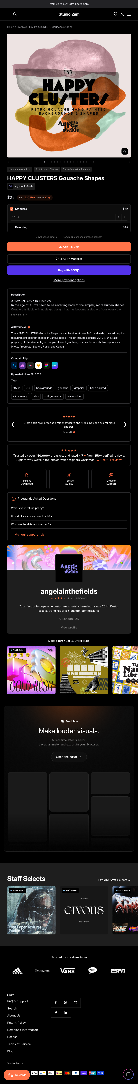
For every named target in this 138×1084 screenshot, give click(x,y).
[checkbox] (69, 208)
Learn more (82, 3)
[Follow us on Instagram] (75, 1003)
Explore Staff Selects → (114, 880)
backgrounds (44, 387)
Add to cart (71, 247)
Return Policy (16, 1022)
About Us (13, 1015)
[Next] (129, 162)
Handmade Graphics (20, 169)
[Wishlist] (115, 14)
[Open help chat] (128, 1074)
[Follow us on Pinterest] (56, 1012)
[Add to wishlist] (51, 650)
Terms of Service (19, 1044)
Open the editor (69, 757)
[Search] (15, 14)
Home (10, 26)
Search (12, 1008)
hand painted (98, 387)
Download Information (22, 1030)
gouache (63, 387)
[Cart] (129, 14)
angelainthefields (69, 591)
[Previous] (8, 162)
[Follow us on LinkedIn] (66, 1012)
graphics (79, 387)
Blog (10, 1051)
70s (28, 387)
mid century (20, 396)
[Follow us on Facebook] (56, 1003)
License (12, 1037)
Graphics (22, 26)
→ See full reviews (109, 460)
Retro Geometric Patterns (76, 169)
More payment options (69, 280)
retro (36, 396)
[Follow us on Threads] (66, 1003)
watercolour (74, 396)
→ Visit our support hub (27, 534)
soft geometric (53, 396)
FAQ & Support (17, 1001)
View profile (69, 627)
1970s (16, 387)
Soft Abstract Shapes (47, 169)
